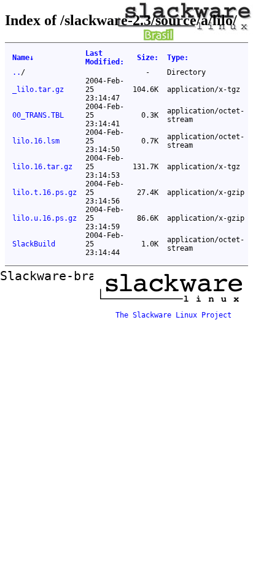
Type (178, 57)
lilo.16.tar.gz (42, 166)
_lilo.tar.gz (38, 89)
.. (16, 72)
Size (147, 57)
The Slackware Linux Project (173, 315)
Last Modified (104, 57)
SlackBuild (33, 244)
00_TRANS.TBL (38, 115)
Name (23, 57)
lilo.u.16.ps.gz (44, 218)
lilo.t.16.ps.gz (44, 192)
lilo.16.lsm (36, 141)
